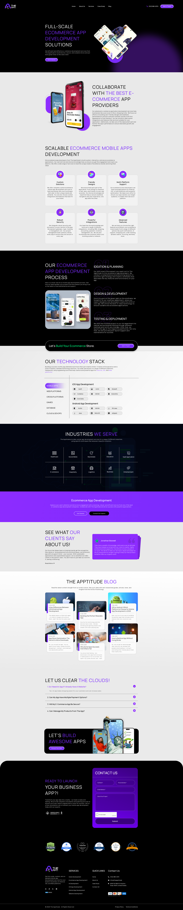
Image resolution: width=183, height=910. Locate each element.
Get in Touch (167, 6)
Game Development (75, 877)
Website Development (75, 893)
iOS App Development (75, 887)
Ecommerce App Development (78, 880)
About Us (82, 6)
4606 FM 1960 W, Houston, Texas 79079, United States (118, 884)
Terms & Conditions (132, 907)
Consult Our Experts (99, 513)
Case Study (101, 6)
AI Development (74, 883)
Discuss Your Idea (56, 748)
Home (73, 6)
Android (99, 370)
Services (91, 6)
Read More (49, 563)
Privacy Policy (119, 907)
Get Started (80, 513)
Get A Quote (51, 60)
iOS (104, 370)
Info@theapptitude (116, 880)
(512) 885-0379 (153, 6)
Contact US (95, 887)
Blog (109, 6)
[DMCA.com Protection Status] (48, 892)
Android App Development (77, 890)
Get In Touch (126, 346)
